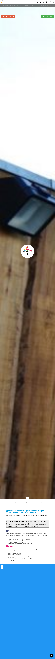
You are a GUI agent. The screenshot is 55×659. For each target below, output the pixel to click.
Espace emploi (48, 16)
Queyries (26, 5)
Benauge (19, 5)
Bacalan (12, 5)
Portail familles (8, 16)
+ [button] (1, 566)
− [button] (1, 568)
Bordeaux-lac (34, 5)
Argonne (5, 5)
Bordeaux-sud (44, 5)
